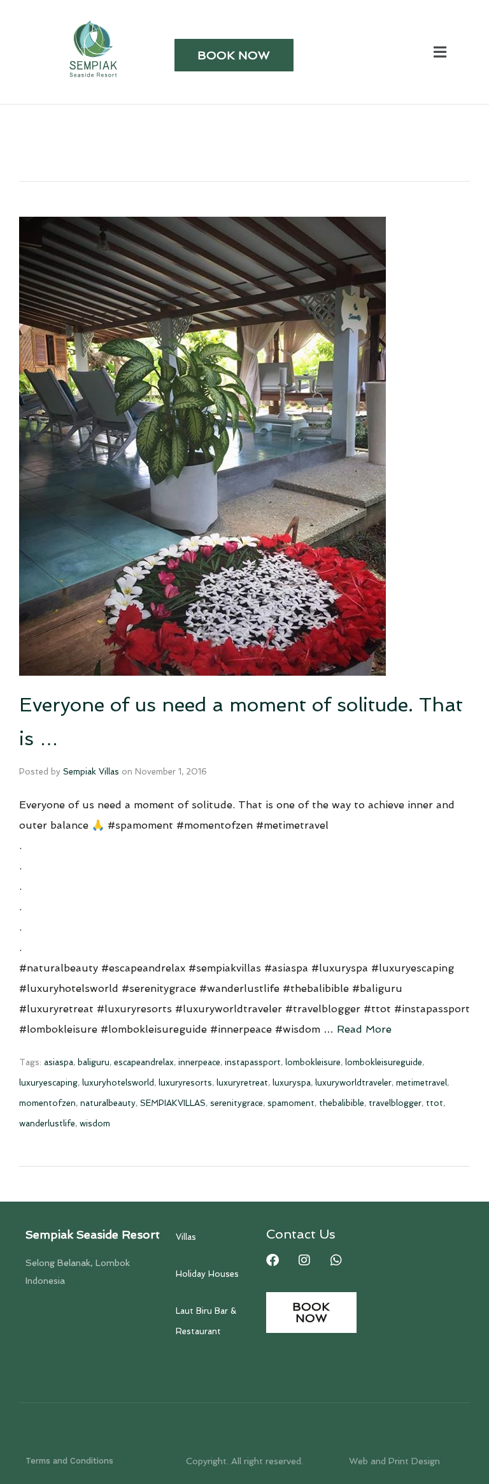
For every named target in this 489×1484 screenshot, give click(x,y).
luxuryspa (292, 1083)
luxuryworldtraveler (353, 1083)
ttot (434, 1103)
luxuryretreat (242, 1083)
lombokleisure (313, 1062)
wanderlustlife (47, 1123)
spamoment (291, 1103)
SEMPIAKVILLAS (173, 1103)
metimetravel (421, 1083)
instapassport (253, 1062)
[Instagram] (304, 1260)
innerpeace (199, 1062)
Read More (364, 1029)
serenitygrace (236, 1103)
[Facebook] (272, 1260)
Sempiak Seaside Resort (92, 1234)
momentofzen (47, 1103)
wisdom (95, 1123)
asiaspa (58, 1062)
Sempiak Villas (91, 771)
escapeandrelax (144, 1062)
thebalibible (341, 1103)
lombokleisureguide (383, 1062)
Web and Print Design (394, 1461)
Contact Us (301, 1234)
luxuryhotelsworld (118, 1083)
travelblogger (395, 1103)
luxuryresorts (185, 1083)
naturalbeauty (108, 1103)
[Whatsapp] (336, 1260)
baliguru (94, 1062)
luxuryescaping (48, 1083)
